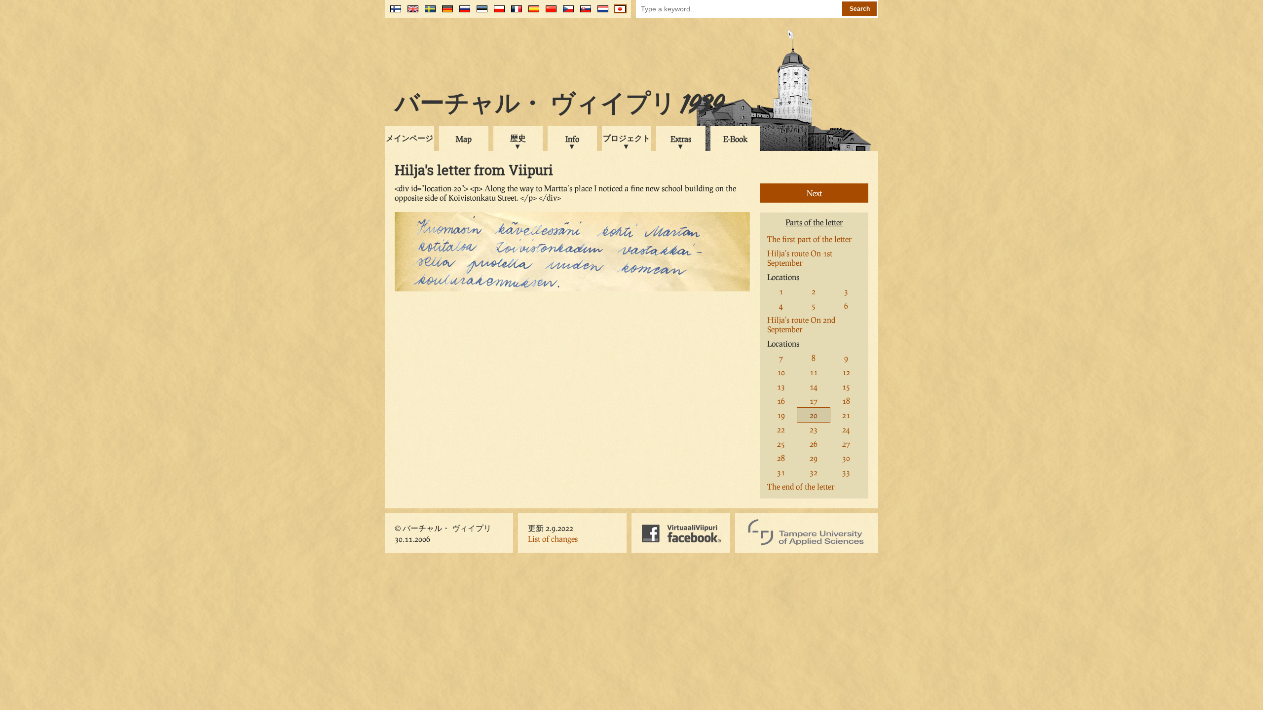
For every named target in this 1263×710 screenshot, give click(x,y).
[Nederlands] (600, 12)
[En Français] (514, 12)
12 (846, 372)
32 (813, 472)
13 (781, 386)
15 (846, 386)
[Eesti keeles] (479, 12)
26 (813, 443)
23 (813, 429)
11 (813, 372)
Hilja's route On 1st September (799, 257)
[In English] (410, 12)
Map (464, 138)
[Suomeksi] (393, 12)
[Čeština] (566, 12)
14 (813, 386)
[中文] (548, 12)
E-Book (735, 138)
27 (846, 443)
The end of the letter (800, 486)
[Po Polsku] (497, 12)
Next (814, 193)
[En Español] (531, 12)
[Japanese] (618, 12)
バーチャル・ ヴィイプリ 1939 (559, 105)
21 (846, 415)
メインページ (409, 137)
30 (846, 457)
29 (813, 457)
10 (781, 372)
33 (846, 472)
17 (813, 400)
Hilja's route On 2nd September (801, 324)
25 (781, 443)
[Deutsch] (445, 12)
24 (846, 429)
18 (846, 400)
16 (781, 400)
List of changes (553, 538)
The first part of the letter (809, 239)
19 (781, 415)
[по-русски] (462, 12)
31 (781, 472)
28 (781, 457)
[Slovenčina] (583, 12)
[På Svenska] (428, 12)
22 (781, 429)
